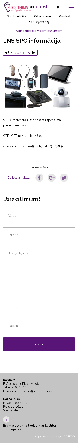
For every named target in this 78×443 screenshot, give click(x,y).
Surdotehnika (16, 16)
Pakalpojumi (42, 16)
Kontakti (65, 16)
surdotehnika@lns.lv (28, 146)
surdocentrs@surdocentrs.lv (34, 391)
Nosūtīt (39, 344)
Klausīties (45, 7)
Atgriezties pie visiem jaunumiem (39, 30)
